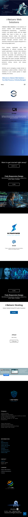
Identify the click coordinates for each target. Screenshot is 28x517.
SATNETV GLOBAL (4, 452)
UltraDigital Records (4, 449)
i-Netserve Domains (4, 444)
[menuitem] (14, 441)
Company (3, 472)
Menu (2, 84)
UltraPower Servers (4, 442)
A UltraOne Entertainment (6, 471)
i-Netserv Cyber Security (5, 445)
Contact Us (3, 461)
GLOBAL (14, 184)
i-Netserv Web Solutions (5, 469)
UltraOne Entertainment (5, 451)
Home (2, 441)
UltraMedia (3, 448)
